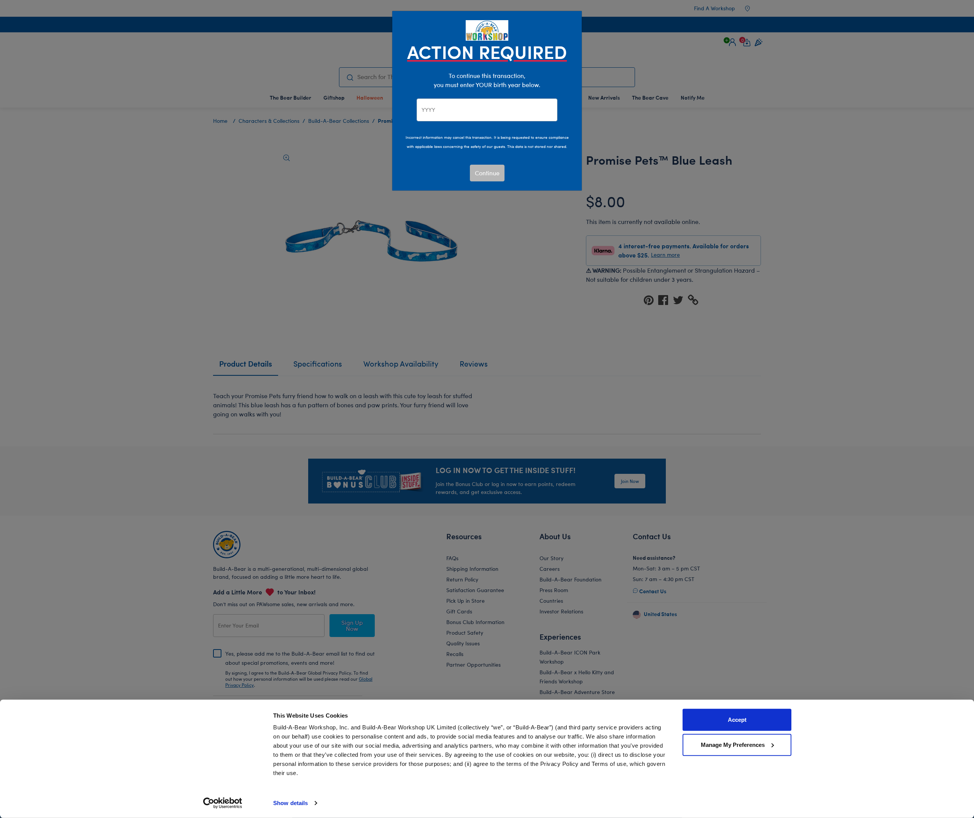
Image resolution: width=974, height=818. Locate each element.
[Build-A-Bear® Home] (487, 29)
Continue (487, 173)
